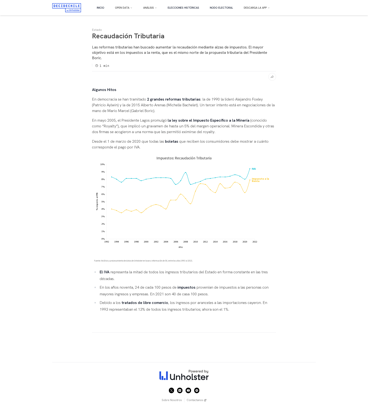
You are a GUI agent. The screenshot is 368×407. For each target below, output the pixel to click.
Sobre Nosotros (172, 400)
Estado (97, 30)
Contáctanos (195, 400)
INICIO (100, 7)
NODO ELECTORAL (221, 7)
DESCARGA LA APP (255, 7)
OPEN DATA (122, 7)
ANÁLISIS (148, 7)
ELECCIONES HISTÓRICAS (183, 7)
